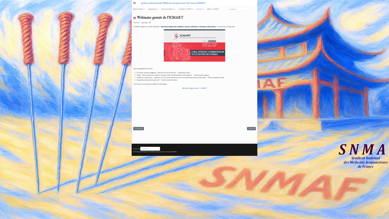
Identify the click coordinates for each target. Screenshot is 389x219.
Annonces (199, 9)
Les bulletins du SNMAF (184, 9)
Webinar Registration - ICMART (194, 88)
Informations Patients (167, 9)
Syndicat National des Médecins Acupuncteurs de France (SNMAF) (173, 3)
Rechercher (136, 149)
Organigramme (152, 9)
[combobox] (238, 9)
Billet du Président (138, 9)
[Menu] (134, 3)
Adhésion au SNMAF (213, 9)
